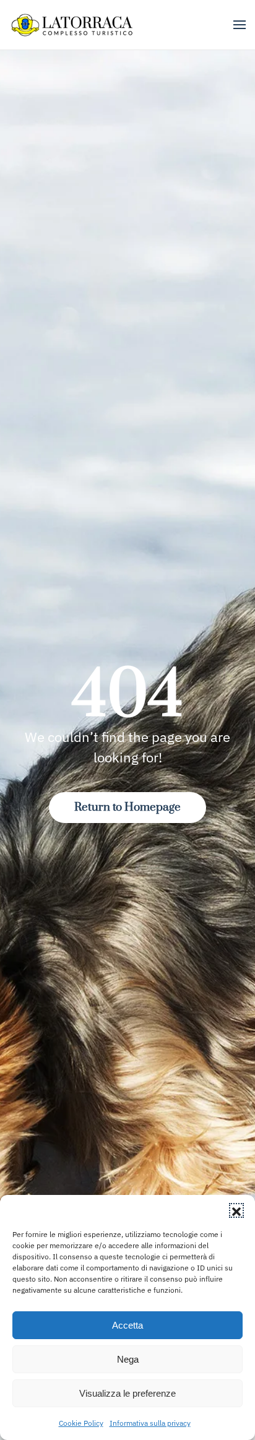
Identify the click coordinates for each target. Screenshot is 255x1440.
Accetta (127, 1325)
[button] (236, 1210)
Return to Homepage (127, 807)
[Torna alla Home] (73, 25)
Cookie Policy (81, 1423)
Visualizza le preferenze (127, 1393)
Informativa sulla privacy (150, 1423)
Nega (128, 1359)
